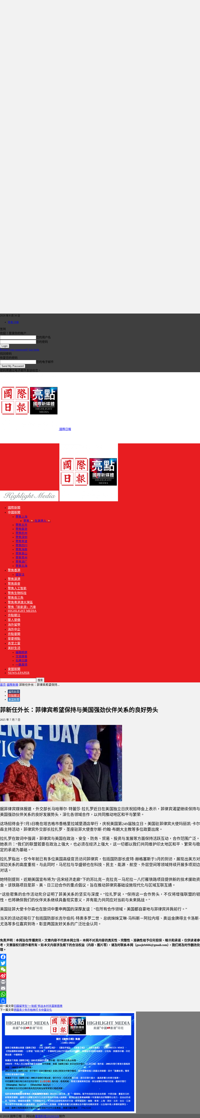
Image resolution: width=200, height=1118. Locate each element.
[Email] (100, 988)
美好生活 (14, 648)
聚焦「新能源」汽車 (22, 607)
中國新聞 (14, 512)
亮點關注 (14, 615)
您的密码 (42, 341)
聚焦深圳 (21, 537)
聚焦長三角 (15, 597)
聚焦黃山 (21, 553)
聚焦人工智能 (17, 588)
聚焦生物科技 (17, 593)
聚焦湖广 (21, 561)
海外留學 (14, 624)
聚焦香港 (14, 570)
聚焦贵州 (21, 557)
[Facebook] (100, 957)
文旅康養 (21, 656)
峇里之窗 (14, 643)
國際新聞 (14, 507)
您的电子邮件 (45, 361)
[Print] (100, 982)
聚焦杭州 (21, 533)
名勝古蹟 (21, 660)
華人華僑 (14, 620)
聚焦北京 (21, 524)
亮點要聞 (14, 634)
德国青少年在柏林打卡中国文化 (33, 1009)
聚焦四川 (21, 545)
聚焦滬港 (14, 579)
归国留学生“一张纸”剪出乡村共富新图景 (38, 1006)
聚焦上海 (21, 516)
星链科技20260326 (47, 1116)
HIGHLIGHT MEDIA (22, 610)
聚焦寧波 (21, 541)
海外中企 (14, 629)
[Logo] (29, 500)
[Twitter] (100, 963)
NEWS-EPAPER (18, 672)
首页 (3, 684)
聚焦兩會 (14, 583)
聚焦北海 (21, 565)
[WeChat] (100, 969)
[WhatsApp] (100, 994)
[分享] (100, 1001)
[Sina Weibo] (100, 976)
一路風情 (21, 664)
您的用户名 (43, 337)
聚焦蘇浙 (21, 529)
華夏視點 (14, 638)
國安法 (20, 574)
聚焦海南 (21, 549)
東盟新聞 (14, 669)
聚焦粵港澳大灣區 (20, 602)
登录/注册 (13, 322)
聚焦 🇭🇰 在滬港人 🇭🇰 (37, 520)
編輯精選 (21, 652)
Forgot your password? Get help (19, 349)
